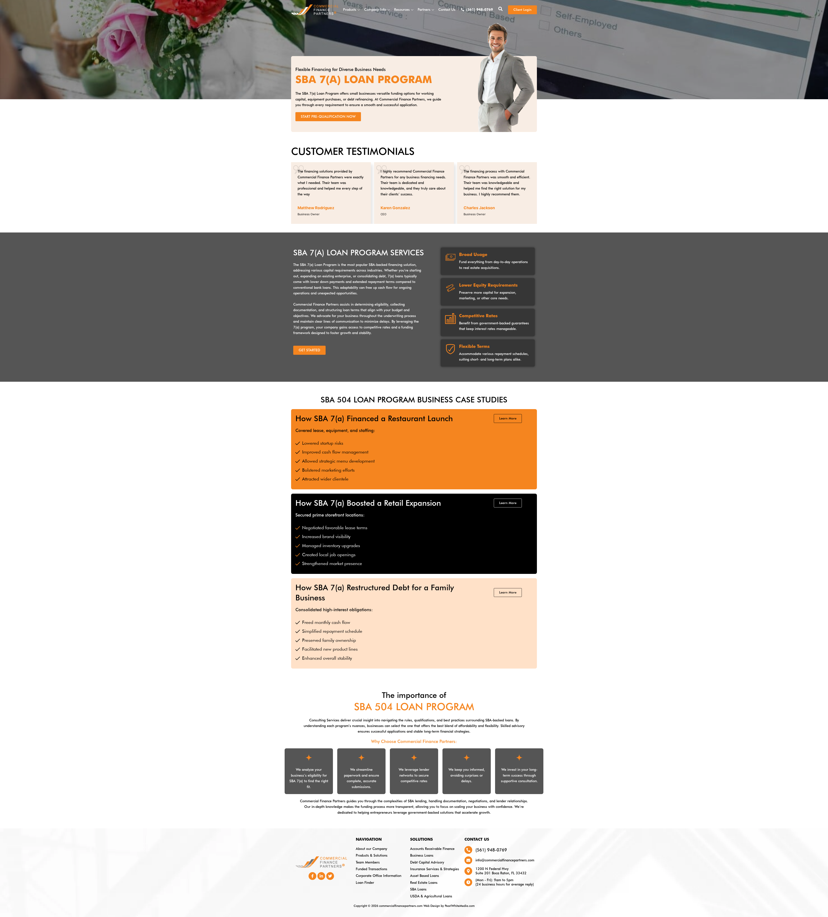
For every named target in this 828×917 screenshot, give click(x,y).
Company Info (375, 10)
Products (349, 10)
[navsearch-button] (500, 9)
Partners (424, 10)
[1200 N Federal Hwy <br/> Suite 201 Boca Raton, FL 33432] (468, 871)
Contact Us (446, 10)
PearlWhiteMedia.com (460, 906)
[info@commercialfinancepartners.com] (468, 860)
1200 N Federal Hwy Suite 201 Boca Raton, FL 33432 (501, 871)
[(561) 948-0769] (468, 850)
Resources (402, 10)
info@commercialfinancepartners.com (504, 860)
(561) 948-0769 (491, 850)
